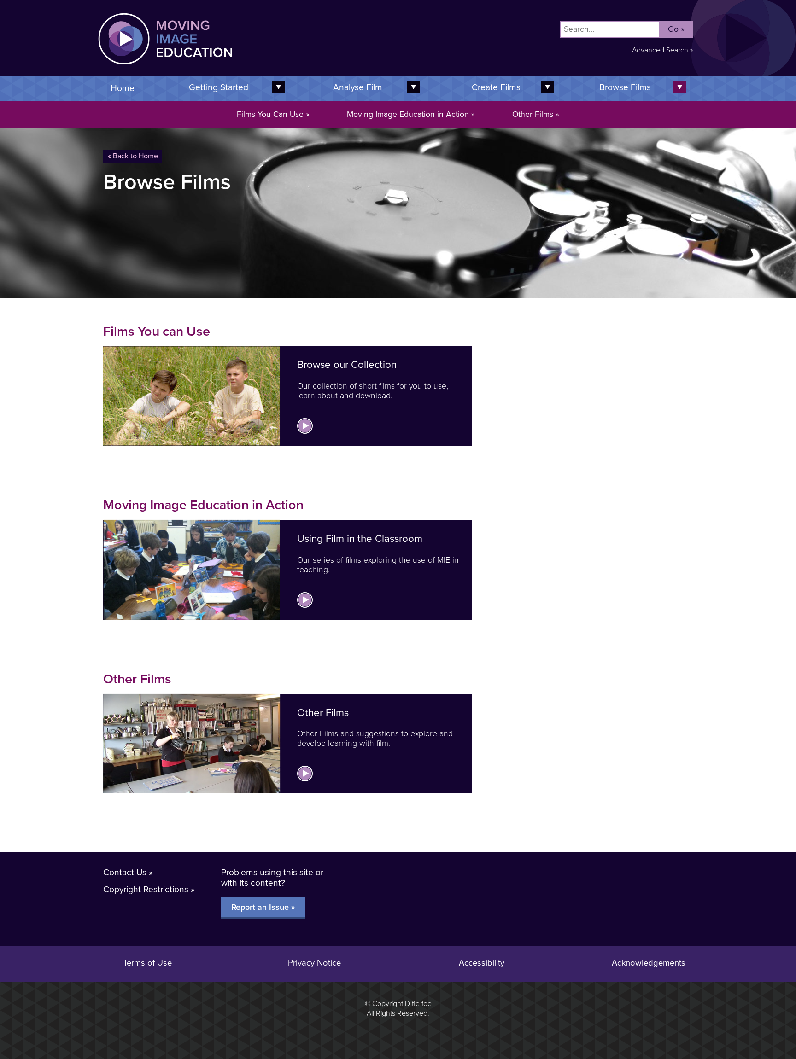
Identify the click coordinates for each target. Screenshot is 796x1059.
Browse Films (625, 87)
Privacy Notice (314, 963)
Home (123, 88)
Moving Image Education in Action (408, 114)
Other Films (532, 114)
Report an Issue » (263, 907)
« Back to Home (133, 156)
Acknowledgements (648, 963)
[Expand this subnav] (411, 87)
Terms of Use (147, 963)
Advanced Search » (662, 50)
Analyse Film (357, 87)
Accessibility (481, 963)
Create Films (496, 87)
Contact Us (124, 872)
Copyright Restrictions (145, 889)
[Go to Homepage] (248, 70)
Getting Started (218, 87)
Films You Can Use (270, 114)
